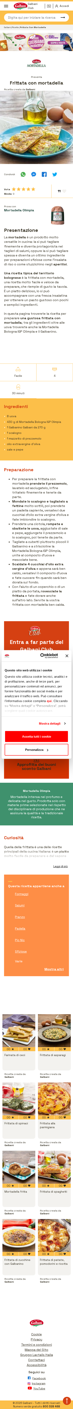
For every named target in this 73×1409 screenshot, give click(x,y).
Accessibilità (36, 1365)
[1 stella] (13, 189)
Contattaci (36, 1360)
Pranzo (20, 917)
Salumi (20, 905)
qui (49, 701)
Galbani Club (33, 6)
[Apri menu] (6, 6)
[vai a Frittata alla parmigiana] (54, 1098)
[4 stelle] (28, 189)
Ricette (15, 27)
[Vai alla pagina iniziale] (36, 1324)
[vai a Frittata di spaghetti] (54, 1167)
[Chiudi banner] (66, 655)
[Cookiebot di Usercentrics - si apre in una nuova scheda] (43, 656)
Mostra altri (54, 969)
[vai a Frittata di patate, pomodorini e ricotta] (54, 1235)
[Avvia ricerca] (61, 17)
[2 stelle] (18, 189)
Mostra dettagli (50, 723)
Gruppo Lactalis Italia (36, 1355)
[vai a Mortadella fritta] (18, 1167)
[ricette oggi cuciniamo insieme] (36, 42)
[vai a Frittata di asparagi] (54, 1030)
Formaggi (21, 894)
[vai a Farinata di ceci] (18, 1030)
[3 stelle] (23, 189)
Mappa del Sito (36, 1350)
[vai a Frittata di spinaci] (18, 1098)
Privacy (36, 1339)
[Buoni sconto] (50, 6)
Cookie (36, 1334)
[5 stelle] (33, 189)
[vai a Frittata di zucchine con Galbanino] (18, 1235)
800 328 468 (51, 1406)
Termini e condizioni (36, 1345)
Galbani (7, 27)
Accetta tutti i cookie (36, 736)
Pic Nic (20, 940)
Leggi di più (60, 866)
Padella (20, 928)
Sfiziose (21, 951)
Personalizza (34, 749)
